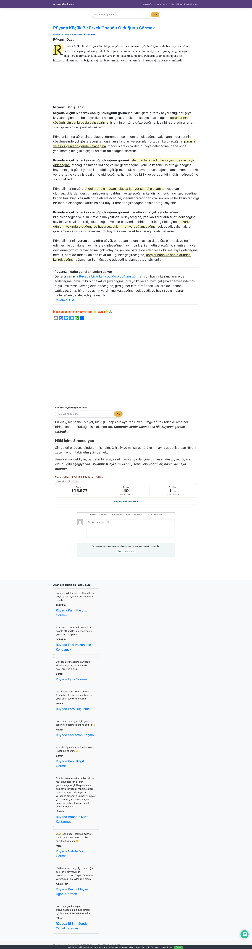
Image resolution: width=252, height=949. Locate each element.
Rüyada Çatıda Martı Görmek (71, 853)
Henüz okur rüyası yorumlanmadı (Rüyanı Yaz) (74, 34)
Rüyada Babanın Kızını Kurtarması (72, 819)
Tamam (178, 947)
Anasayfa (147, 4)
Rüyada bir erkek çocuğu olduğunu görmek (111, 276)
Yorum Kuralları (160, 4)
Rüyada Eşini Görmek (72, 679)
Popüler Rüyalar (191, 4)
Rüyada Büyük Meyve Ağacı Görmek (72, 891)
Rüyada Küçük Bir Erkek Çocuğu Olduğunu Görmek (104, 27)
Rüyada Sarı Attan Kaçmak (76, 735)
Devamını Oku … (66, 300)
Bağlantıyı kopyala (126, 551)
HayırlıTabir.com (64, 4)
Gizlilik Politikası (175, 4)
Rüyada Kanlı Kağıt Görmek (70, 763)
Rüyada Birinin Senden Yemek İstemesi (73, 926)
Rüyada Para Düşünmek (73, 709)
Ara (155, 14)
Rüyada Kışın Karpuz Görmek (71, 612)
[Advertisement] (126, 85)
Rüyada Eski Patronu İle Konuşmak (73, 647)
